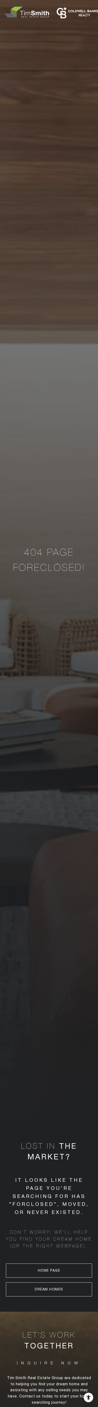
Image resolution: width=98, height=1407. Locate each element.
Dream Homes (49, 1289)
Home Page (49, 1270)
